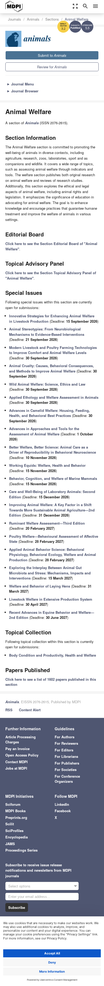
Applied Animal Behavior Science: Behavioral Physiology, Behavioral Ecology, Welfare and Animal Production (52, 554)
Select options (19, 886)
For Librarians (66, 756)
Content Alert (30, 709)
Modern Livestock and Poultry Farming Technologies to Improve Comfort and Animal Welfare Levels (53, 350)
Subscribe (16, 907)
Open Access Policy (21, 755)
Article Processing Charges (20, 739)
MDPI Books (15, 810)
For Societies (66, 769)
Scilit (9, 823)
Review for (52, 66)
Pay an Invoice (17, 748)
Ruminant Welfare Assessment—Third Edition (47, 523)
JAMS (10, 843)
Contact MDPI (16, 761)
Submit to (52, 55)
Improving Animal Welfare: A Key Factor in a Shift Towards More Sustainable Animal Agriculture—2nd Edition (52, 510)
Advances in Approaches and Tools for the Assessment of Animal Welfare (44, 431)
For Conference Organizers (67, 779)
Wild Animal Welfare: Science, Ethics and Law (47, 384)
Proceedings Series (21, 850)
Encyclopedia (16, 837)
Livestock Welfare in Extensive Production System (50, 599)
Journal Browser (22, 90)
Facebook (63, 810)
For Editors (64, 749)
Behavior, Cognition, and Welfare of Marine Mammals (53, 478)
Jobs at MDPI (16, 768)
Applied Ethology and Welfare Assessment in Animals (53, 397)
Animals (33, 19)
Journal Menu (20, 83)
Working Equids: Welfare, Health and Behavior (47, 465)
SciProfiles (14, 830)
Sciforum (13, 804)
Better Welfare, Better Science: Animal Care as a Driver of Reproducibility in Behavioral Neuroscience (52, 450)
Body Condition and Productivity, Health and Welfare (52, 655)
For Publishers (67, 763)
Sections (52, 19)
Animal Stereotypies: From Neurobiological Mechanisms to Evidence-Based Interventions (46, 331)
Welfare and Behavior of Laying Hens (39, 586)
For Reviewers (66, 743)
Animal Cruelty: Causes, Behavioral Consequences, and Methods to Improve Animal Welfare (51, 368)
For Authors (64, 736)
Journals (14, 19)
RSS (9, 709)
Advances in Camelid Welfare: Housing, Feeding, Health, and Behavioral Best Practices (49, 413)
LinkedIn (62, 804)
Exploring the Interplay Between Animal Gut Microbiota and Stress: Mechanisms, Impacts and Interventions (50, 573)
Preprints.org (16, 817)
